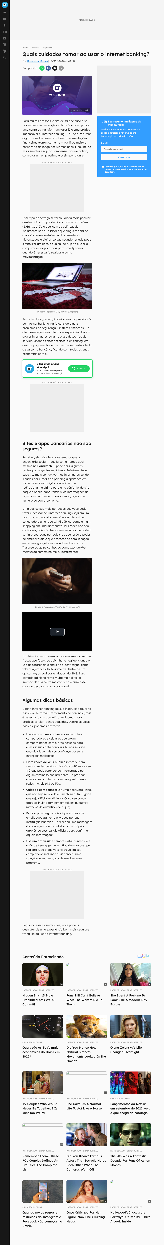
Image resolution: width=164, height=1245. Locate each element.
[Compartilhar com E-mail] (54, 68)
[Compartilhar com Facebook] (48, 68)
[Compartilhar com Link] (61, 68)
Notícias (35, 47)
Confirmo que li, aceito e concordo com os (125, 169)
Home (25, 47)
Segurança (47, 47)
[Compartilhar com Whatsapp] (42, 68)
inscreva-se (124, 157)
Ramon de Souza (37, 61)
